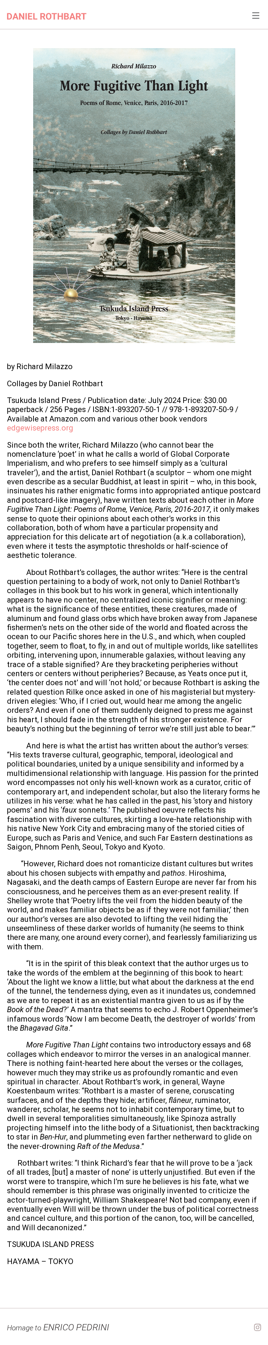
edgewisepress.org (40, 428)
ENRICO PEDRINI (58, 1327)
